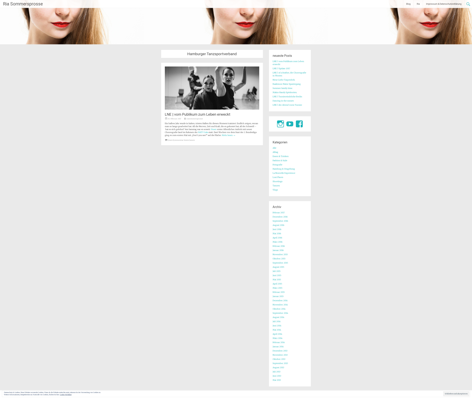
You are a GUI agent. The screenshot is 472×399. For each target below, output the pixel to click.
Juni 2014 (277, 325)
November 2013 (280, 355)
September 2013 (280, 363)
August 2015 (278, 267)
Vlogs (275, 190)
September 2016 (280, 221)
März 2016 (277, 242)
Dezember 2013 (280, 350)
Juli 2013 (276, 371)
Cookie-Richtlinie (66, 395)
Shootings (277, 181)
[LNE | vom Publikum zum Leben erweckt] (212, 109)
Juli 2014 (277, 321)
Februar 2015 (279, 292)
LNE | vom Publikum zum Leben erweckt (197, 114)
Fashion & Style (280, 160)
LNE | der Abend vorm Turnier (287, 105)
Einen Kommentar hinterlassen (181, 140)
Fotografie (277, 164)
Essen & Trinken (281, 156)
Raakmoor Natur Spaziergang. (287, 84)
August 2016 (278, 225)
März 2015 (277, 288)
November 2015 (280, 254)
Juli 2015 (276, 271)
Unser (214, 129)
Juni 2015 (277, 275)
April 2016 (277, 237)
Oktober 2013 (279, 359)
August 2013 (278, 367)
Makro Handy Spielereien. (285, 92)
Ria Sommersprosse (23, 4)
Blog (408, 4)
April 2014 (277, 334)
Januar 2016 (278, 250)
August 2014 (278, 317)
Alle (274, 148)
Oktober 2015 (279, 258)
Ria (418, 4)
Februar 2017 (279, 212)
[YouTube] (290, 124)
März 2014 (277, 338)
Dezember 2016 (280, 217)
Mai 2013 (277, 380)
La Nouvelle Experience (284, 173)
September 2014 (280, 313)
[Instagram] (280, 124)
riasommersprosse (194, 119)
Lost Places (278, 177)
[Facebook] (299, 124)
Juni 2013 (277, 376)
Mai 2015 (277, 279)
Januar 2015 (278, 296)
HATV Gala (203, 132)
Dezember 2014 (280, 300)
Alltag (275, 152)
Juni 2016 (277, 229)
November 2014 (280, 304)
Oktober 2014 (279, 309)
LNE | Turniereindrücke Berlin (287, 96)
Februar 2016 (279, 246)
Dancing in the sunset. (283, 101)
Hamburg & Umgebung (284, 169)
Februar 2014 (279, 342)
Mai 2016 (277, 233)
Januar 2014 (278, 346)
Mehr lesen (228, 135)
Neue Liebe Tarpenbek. (284, 80)
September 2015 (280, 263)
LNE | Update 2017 (281, 68)
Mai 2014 (277, 330)
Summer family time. (283, 88)
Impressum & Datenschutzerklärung (443, 4)
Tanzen (276, 185)
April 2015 (277, 284)
